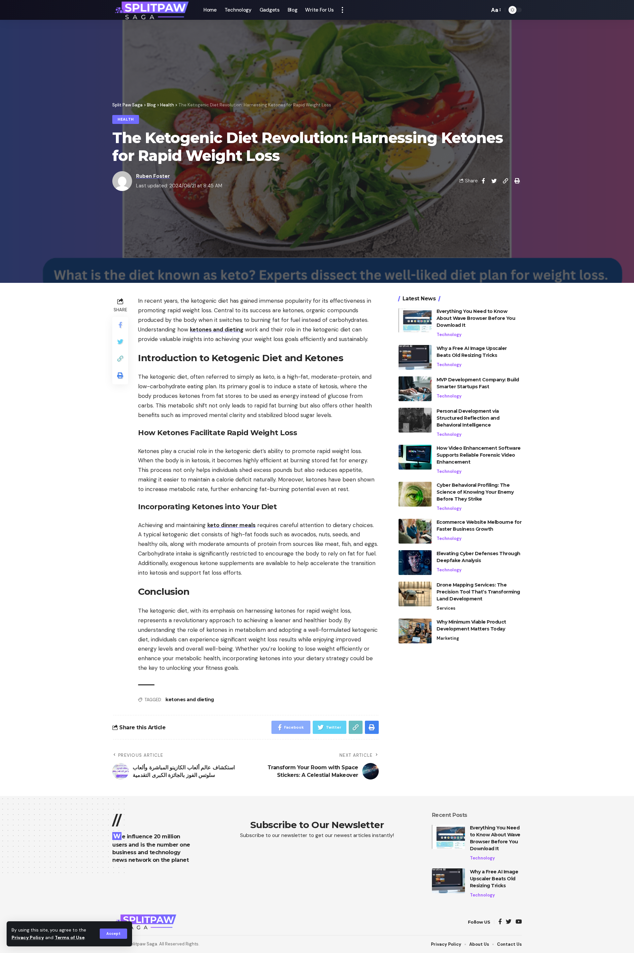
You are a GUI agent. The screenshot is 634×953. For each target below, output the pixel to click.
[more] (342, 10)
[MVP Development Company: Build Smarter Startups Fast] (415, 388)
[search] (482, 10)
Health (126, 119)
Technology (449, 334)
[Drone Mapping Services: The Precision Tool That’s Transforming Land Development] (415, 594)
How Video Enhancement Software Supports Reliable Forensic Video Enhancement (479, 455)
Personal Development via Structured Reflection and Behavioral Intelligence (468, 418)
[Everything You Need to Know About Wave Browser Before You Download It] (415, 320)
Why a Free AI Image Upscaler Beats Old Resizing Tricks (494, 879)
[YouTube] (518, 922)
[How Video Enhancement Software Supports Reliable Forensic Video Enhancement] (415, 457)
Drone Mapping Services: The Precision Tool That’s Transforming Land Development (478, 592)
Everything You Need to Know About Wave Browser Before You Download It (476, 318)
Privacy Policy (28, 937)
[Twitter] (508, 922)
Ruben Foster (153, 176)
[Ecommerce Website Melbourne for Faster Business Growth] (415, 531)
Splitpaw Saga (142, 944)
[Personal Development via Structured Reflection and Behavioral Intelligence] (415, 420)
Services (446, 608)
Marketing (448, 638)
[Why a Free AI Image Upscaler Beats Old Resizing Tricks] (415, 357)
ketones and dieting (189, 700)
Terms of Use (70, 937)
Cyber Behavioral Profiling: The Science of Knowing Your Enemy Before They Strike (475, 492)
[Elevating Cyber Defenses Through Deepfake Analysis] (415, 562)
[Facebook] (500, 922)
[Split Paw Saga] (152, 10)
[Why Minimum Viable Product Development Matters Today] (415, 631)
